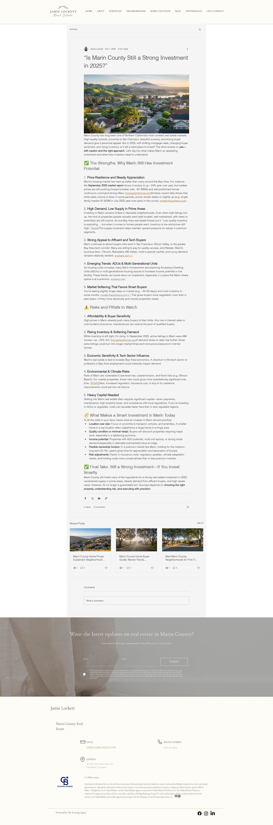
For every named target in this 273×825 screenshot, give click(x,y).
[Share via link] (106, 498)
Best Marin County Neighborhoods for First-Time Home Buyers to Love (182, 558)
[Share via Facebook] (85, 498)
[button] (199, 29)
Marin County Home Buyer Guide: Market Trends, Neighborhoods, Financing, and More (135, 558)
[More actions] (187, 49)
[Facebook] (199, 813)
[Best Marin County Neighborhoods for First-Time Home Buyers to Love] (182, 539)
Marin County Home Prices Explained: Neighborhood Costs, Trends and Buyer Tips (90, 558)
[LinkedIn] (212, 813)
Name (85, 659)
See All (200, 523)
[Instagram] (206, 813)
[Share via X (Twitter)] (92, 498)
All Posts (73, 29)
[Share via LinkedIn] (99, 498)
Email (124, 659)
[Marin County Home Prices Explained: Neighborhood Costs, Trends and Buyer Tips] (90, 539)
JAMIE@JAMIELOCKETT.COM (101, 747)
